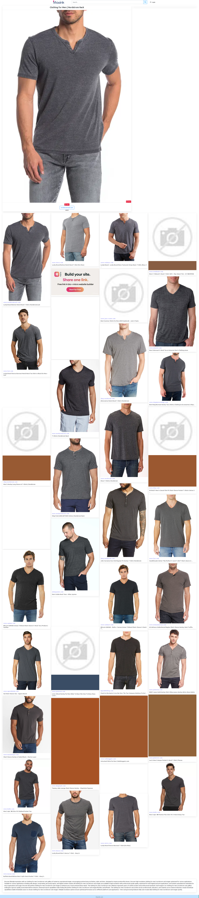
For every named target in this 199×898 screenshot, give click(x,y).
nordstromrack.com (67, 207)
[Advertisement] (66, 328)
